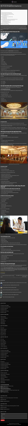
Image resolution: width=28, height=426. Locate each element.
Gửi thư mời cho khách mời (5, 23)
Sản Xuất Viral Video (3, 312)
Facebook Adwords (3, 343)
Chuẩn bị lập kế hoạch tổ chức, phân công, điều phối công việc (9, 19)
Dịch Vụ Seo (2, 339)
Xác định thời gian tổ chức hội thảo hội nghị (7, 13)
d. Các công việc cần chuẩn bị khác (7, 22)
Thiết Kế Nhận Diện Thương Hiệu (5, 379)
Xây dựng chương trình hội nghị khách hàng (7, 16)
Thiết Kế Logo (2, 319)
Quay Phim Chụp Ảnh (3, 329)
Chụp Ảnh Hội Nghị (3, 330)
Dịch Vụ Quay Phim (3, 333)
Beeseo (11, 424)
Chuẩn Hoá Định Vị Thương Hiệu (5, 374)
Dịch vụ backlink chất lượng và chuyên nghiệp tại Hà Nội (10, 294)
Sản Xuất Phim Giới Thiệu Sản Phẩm (5, 351)
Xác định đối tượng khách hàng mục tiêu (6, 12)
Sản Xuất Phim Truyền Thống (4, 367)
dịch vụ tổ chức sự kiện (15, 268)
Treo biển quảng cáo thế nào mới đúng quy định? (9, 287)
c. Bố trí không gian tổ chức (6, 21)
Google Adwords (3, 344)
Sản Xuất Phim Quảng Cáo (4, 308)
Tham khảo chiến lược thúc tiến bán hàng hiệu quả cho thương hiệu (12, 292)
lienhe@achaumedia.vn (6, 401)
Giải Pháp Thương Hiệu (4, 372)
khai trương (5, 269)
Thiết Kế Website (3, 323)
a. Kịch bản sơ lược (5, 17)
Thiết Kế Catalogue (3, 316)
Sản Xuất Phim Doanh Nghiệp (5, 305)
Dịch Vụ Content (3, 340)
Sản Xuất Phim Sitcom (4, 309)
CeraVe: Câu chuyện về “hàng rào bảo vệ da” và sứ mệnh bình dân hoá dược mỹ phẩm (15, 282)
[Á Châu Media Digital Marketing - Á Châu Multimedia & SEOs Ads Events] (14, 2)
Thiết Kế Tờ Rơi (3, 322)
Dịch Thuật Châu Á (14, 424)
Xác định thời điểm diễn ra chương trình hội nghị (8, 14)
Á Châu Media (17, 423)
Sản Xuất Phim (3, 361)
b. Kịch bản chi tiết (5, 18)
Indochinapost (19, 424)
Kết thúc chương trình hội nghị (5, 24)
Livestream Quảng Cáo (4, 346)
